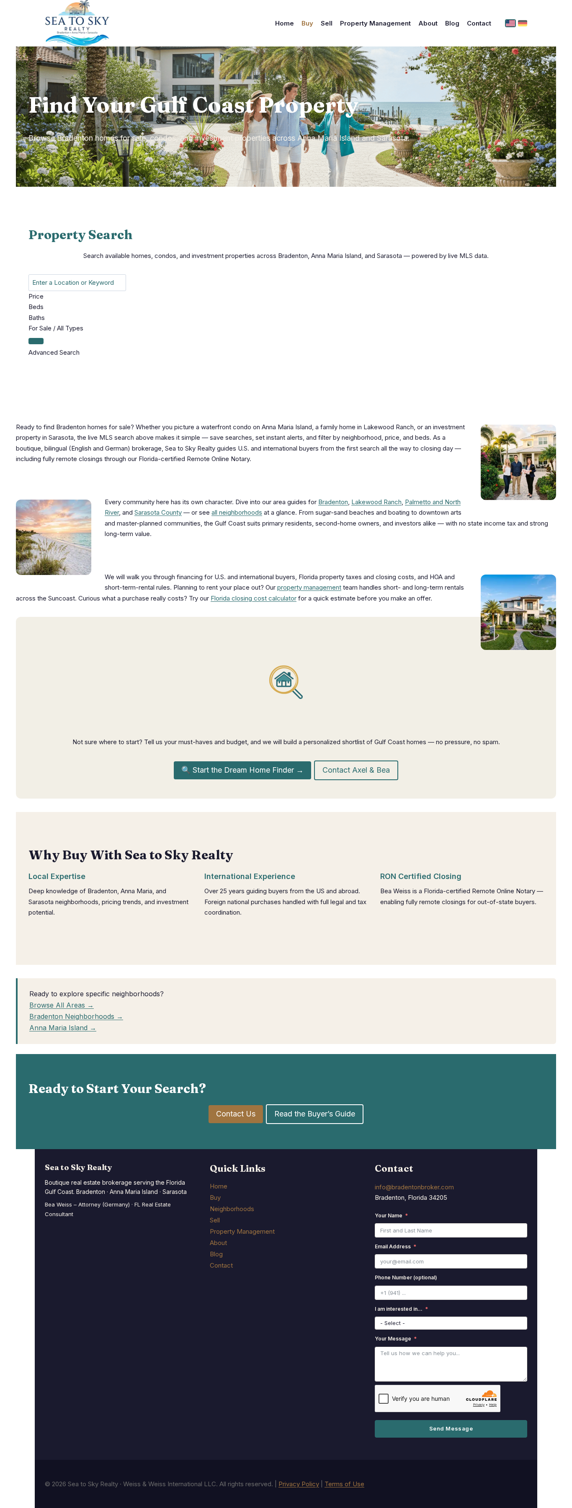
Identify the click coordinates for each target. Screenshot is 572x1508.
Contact (479, 23)
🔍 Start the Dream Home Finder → (242, 770)
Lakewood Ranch (376, 502)
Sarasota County (158, 512)
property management (309, 587)
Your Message (393, 1338)
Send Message (451, 1428)
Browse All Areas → (61, 1005)
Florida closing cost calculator (253, 598)
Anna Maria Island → (62, 1027)
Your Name (388, 1215)
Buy (307, 23)
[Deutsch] (522, 23)
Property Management (375, 23)
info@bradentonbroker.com (414, 1187)
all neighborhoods (236, 512)
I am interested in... (399, 1309)
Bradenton (333, 502)
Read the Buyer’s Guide (314, 1113)
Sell (326, 23)
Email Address (393, 1246)
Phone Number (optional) (406, 1277)
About (428, 23)
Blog (452, 23)
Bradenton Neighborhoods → (76, 1016)
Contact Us (235, 1113)
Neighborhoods (232, 1209)
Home (284, 23)
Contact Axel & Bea (356, 770)
